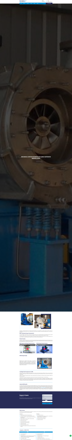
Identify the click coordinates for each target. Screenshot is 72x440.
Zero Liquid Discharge (43, 387)
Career (34, 3)
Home (21, 3)
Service (31, 3)
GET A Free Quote (49, 3)
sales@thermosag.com (50, 1)
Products (28, 3)
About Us (24, 3)
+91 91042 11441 (43, 1)
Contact (37, 3)
